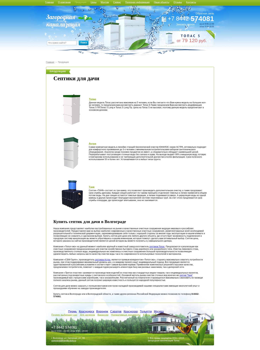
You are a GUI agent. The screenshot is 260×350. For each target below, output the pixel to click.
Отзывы (178, 2)
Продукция (80, 2)
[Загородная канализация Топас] (69, 21)
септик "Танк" (186, 275)
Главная (49, 2)
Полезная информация (137, 2)
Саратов (116, 311)
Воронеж (102, 311)
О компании (64, 2)
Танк (91, 186)
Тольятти (146, 311)
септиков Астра (102, 259)
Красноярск (86, 311)
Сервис (117, 2)
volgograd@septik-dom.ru (63, 340)
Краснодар (131, 311)
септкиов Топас (157, 246)
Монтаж (105, 2)
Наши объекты (161, 2)
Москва (159, 311)
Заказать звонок (185, 24)
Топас (92, 99)
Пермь (72, 311)
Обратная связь (205, 13)
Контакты (191, 2)
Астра (92, 143)
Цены (93, 2)
